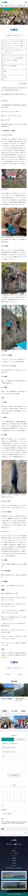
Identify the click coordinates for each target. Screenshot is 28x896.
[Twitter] (9, 844)
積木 (17, 823)
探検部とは (14, 850)
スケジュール (14, 855)
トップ (14, 848)
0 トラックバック (20, 739)
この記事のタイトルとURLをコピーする (14, 35)
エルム (9, 821)
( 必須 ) (9, 747)
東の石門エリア (13, 823)
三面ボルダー (9, 822)
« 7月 (2, 806)
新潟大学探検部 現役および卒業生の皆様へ (14, 867)
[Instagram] (7, 844)
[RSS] (20, 844)
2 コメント (8, 739)
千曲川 (17, 822)
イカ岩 (6, 821)
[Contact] (18, 844)
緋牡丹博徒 (20, 823)
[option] (7, 695)
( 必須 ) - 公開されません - (9, 751)
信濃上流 (13, 822)
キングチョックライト (14, 821)
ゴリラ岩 (23, 821)
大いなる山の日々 (21, 822)
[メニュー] (26, 2)
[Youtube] (15, 844)
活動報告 (14, 858)
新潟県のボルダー (7, 823)
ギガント (20, 821)
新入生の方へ (14, 865)
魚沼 (23, 823)
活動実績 (14, 860)
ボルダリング (10, 8)
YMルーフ (3, 821)
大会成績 (14, 863)
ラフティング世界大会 (14, 853)
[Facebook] (12, 844)
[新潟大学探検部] (14, 840)
